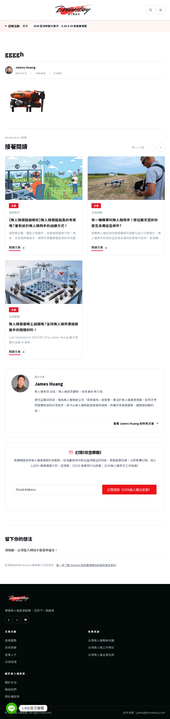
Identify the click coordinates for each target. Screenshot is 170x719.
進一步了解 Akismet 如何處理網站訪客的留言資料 (86, 565)
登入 (27, 550)
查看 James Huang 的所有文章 (133, 423)
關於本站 (11, 682)
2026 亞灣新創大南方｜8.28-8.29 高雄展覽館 (60, 26)
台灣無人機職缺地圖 (101, 640)
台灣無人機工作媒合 (101, 647)
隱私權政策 (12, 696)
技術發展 (11, 647)
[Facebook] (8, 619)
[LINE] (25, 619)
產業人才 (11, 655)
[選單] (160, 10)
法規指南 (11, 662)
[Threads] (17, 619)
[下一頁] (161, 147)
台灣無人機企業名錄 (101, 655)
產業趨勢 (11, 640)
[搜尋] (150, 10)
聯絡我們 (11, 689)
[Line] (11, 708)
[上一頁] (150, 147)
